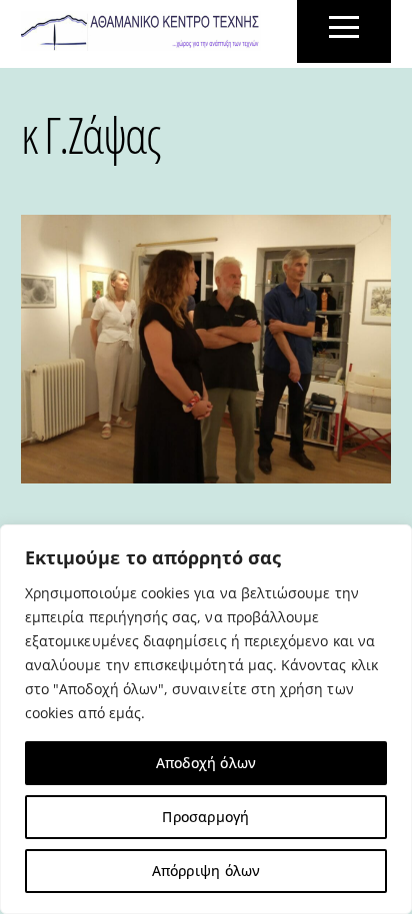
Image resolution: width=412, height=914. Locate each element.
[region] (206, 719)
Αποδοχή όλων (206, 762)
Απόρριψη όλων (206, 870)
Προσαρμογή (205, 816)
